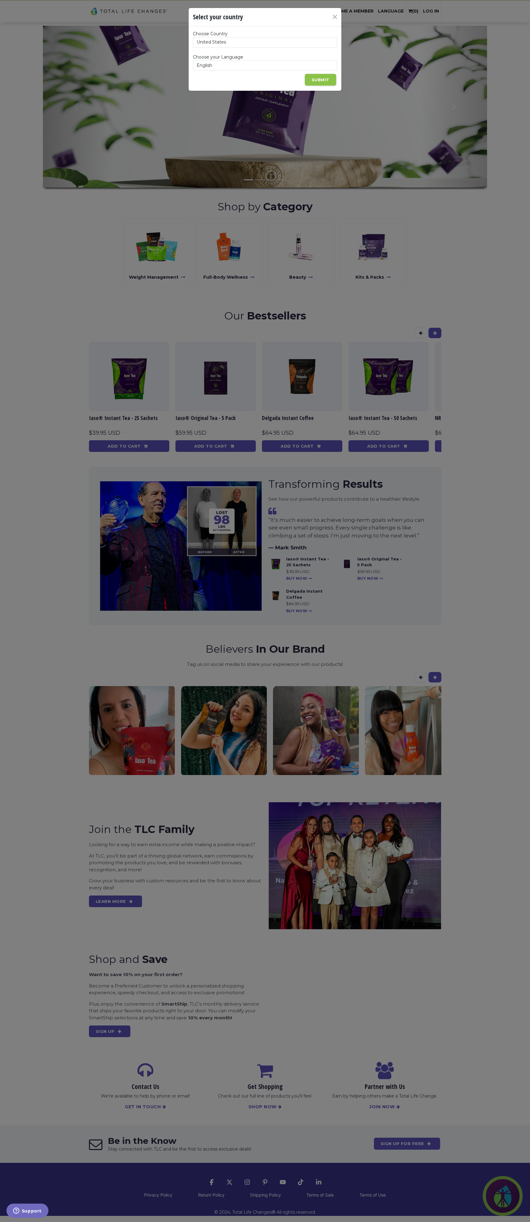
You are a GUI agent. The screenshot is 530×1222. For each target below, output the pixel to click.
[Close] (335, 17)
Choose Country (210, 33)
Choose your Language (218, 57)
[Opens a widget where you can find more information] (27, 1211)
